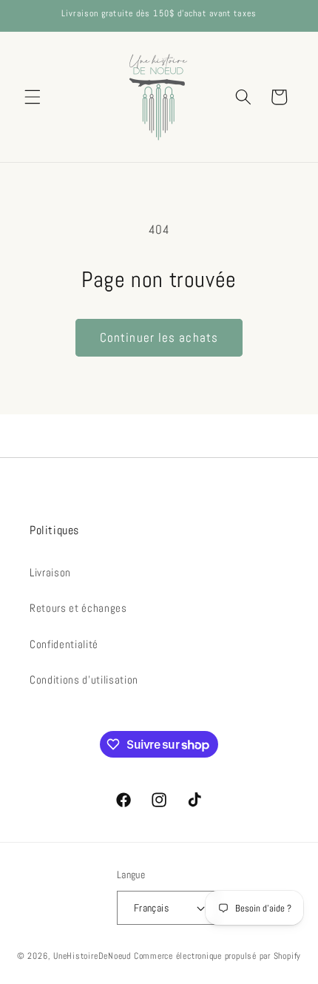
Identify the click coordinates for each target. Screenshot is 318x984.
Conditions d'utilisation (84, 680)
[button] (32, 97)
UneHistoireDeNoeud (92, 956)
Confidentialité (64, 644)
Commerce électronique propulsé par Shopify (217, 956)
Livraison (50, 572)
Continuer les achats (159, 338)
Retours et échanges (78, 608)
